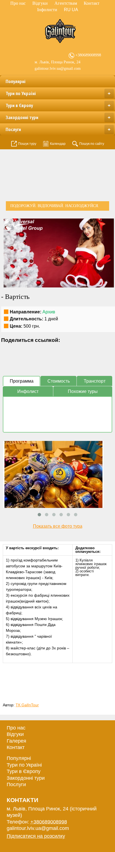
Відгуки (40, 3)
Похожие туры (83, 391)
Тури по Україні (58, 93)
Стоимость (58, 381)
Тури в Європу (58, 105)
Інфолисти (47, 9)
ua (75, 9)
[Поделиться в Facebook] (5, 350)
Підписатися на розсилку (36, 836)
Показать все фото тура (57, 526)
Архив (48, 311)
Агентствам (65, 3)
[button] (108, 223)
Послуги (58, 129)
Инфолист (28, 391)
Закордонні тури (58, 117)
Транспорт (95, 381)
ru (67, 9)
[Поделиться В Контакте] (37, 350)
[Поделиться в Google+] (16, 350)
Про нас (18, 3)
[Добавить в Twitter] (26, 350)
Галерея (16, 741)
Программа (21, 381)
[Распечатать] (58, 350)
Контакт (91, 3)
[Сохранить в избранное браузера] (48, 350)
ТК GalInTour (27, 705)
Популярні (15, 81)
